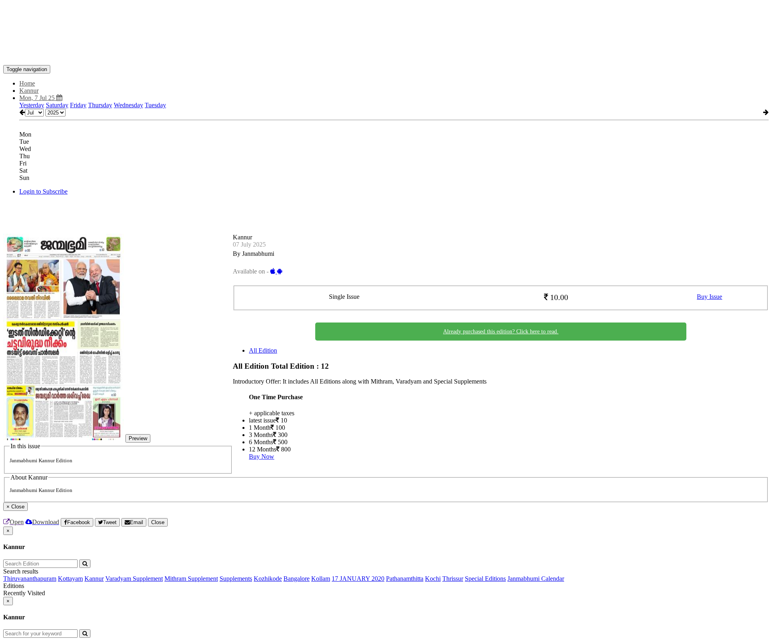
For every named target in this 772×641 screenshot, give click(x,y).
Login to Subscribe (43, 191)
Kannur (94, 578)
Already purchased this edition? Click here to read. (500, 332)
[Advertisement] (149, 21)
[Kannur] (386, 53)
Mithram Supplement (191, 578)
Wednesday (128, 105)
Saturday (57, 105)
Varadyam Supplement (134, 578)
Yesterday (31, 105)
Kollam (320, 578)
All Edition (263, 350)
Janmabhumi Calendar (535, 578)
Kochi (433, 578)
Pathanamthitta (404, 578)
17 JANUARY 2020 (358, 578)
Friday (78, 105)
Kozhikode (268, 578)
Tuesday (155, 105)
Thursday (100, 105)
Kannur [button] (29, 90)
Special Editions (485, 578)
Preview (138, 438)
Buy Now (261, 456)
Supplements (236, 578)
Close (157, 522)
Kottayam (70, 578)
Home (27, 83)
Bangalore (296, 578)
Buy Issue (709, 296)
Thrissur (452, 578)
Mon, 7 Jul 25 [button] (37, 97)
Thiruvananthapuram (29, 578)
